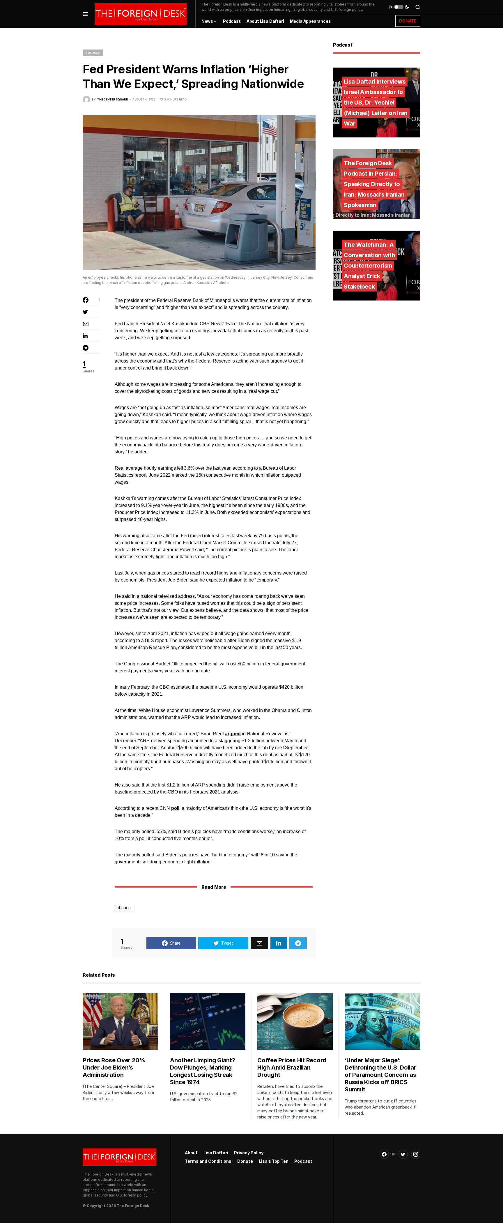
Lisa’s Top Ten (273, 1161)
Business (93, 52)
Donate (245, 1161)
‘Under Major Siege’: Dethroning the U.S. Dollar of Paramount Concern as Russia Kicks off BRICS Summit (380, 1075)
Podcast (303, 1161)
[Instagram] (415, 1154)
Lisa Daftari (215, 1152)
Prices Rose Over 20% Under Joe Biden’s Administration (114, 1067)
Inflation (123, 907)
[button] (86, 14)
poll (175, 808)
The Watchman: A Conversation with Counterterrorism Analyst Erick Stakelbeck (369, 265)
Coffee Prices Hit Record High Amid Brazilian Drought (291, 1067)
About (191, 1152)
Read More (213, 887)
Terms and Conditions (208, 1161)
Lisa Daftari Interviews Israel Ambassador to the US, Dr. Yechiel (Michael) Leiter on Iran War (376, 102)
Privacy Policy (248, 1152)
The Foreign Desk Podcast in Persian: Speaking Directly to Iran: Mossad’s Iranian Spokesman (374, 184)
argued (233, 733)
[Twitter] (403, 1154)
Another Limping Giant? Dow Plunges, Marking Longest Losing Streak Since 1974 (202, 1071)
